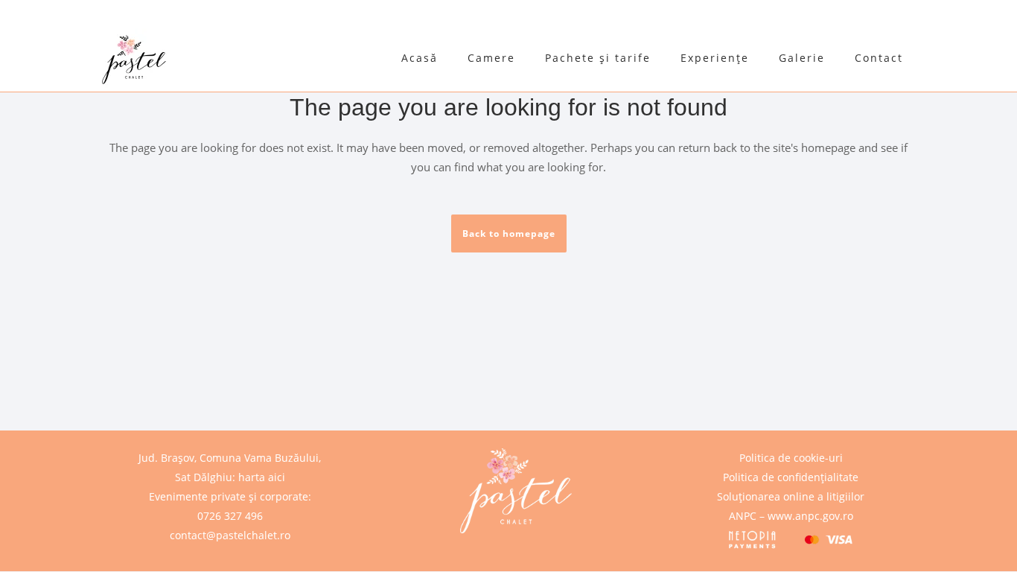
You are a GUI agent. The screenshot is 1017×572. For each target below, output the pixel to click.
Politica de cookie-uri (791, 458)
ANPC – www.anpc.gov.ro (791, 516)
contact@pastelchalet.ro (230, 535)
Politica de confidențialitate (790, 477)
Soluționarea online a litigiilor (790, 496)
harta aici (261, 477)
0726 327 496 (230, 516)
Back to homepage (508, 233)
